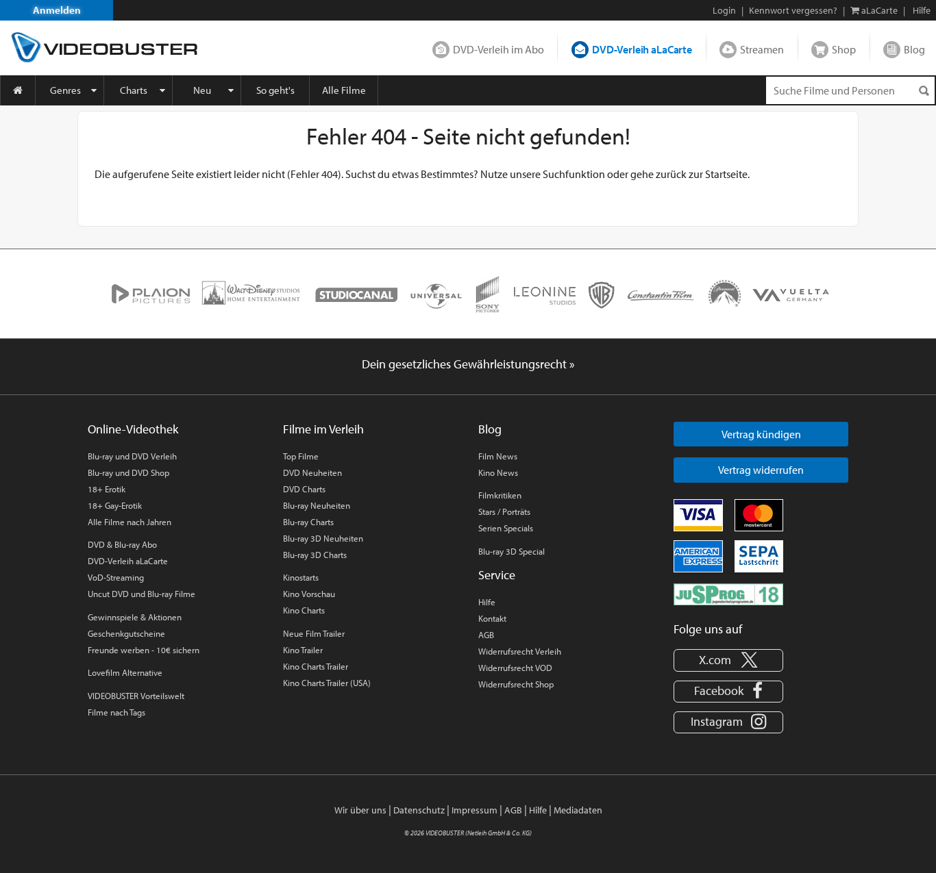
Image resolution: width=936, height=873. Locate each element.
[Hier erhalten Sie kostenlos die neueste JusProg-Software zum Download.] (728, 593)
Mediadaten (578, 810)
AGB (486, 634)
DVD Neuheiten (312, 472)
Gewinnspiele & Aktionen (135, 616)
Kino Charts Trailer (315, 666)
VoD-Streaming (116, 577)
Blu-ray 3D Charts (315, 554)
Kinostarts (301, 577)
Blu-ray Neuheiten (316, 505)
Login (724, 10)
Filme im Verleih (323, 429)
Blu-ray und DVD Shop (128, 472)
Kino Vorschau (309, 593)
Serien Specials (505, 527)
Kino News (498, 472)
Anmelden (57, 9)
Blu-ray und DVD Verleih (132, 456)
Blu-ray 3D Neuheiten (323, 538)
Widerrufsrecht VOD (515, 667)
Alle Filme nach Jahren (129, 521)
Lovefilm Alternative (125, 672)
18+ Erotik (106, 488)
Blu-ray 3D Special (511, 551)
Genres (65, 90)
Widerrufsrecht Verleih (519, 651)
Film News (497, 456)
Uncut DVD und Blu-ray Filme (141, 593)
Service (496, 575)
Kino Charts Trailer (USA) (327, 682)
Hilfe (486, 601)
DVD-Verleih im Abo (498, 49)
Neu (202, 90)
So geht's (275, 90)
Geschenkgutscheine (126, 633)
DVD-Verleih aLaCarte (642, 49)
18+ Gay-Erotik (115, 505)
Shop (844, 49)
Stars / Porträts (504, 511)
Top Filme (301, 456)
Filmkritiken (499, 495)
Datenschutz (419, 810)
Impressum (474, 810)
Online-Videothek (133, 429)
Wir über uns (360, 810)
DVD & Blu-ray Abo (122, 544)
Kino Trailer (303, 649)
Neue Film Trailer (314, 633)
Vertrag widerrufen (761, 470)
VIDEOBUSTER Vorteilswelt (136, 695)
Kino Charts (304, 610)
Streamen (762, 49)
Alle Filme (344, 90)
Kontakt (492, 618)
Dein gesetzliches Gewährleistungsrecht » (468, 364)
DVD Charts (304, 488)
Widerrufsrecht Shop (516, 684)
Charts (133, 90)
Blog (914, 49)
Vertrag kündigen (761, 434)
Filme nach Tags (116, 712)
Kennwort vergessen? (793, 10)
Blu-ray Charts (308, 521)
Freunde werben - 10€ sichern (143, 649)
